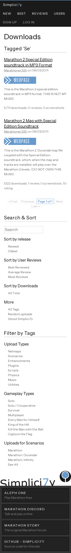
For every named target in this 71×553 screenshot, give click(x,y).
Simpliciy (12, 5)
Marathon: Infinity (21, 460)
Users (59, 13)
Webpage (22, 80)
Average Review (19, 272)
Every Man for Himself (23, 420)
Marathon (15, 450)
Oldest (13, 251)
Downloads (22, 36)
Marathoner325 (15, 70)
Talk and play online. (24, 511)
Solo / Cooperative (22, 405)
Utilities (13, 384)
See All (13, 464)
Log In (29, 22)
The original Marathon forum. (25, 527)
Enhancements (19, 361)
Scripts (13, 370)
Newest (13, 246)
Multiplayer (16, 415)
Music (12, 380)
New (7, 13)
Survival (13, 410)
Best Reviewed (18, 267)
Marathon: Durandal (22, 455)
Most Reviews (18, 277)
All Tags (13, 309)
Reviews (40, 13)
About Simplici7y (20, 319)
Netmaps (14, 351)
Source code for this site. (24, 544)
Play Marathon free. (18, 495)
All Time (14, 293)
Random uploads (20, 314)
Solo (11, 401)
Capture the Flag (20, 434)
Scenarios (15, 356)
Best (21, 13)
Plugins (13, 365)
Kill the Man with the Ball (25, 429)
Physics (13, 375)
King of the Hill (18, 424)
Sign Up (10, 22)
